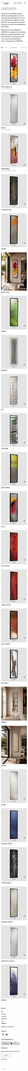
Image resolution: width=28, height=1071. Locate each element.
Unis (6, 47)
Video (2, 1021)
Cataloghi (3, 1016)
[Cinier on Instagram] (3, 1034)
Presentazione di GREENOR (14, 41)
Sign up (6, 1055)
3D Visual (3, 1014)
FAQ (2, 1011)
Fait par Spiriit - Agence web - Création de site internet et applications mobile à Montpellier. (3, 1068)
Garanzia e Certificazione (7, 1026)
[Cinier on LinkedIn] (7, 1034)
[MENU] (25, 3)
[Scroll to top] (14, 1064)
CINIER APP (4, 1019)
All (2, 47)
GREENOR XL (14, 47)
